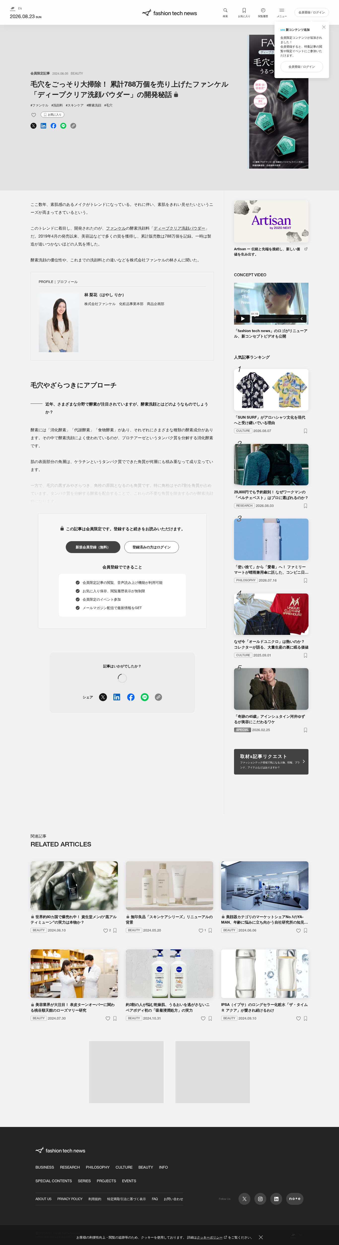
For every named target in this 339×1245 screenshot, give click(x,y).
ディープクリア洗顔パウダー (179, 228)
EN (20, 8)
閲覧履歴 (263, 16)
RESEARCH (70, 1167)
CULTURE (124, 1167)
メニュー (282, 16)
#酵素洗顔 (94, 105)
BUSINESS (44, 1167)
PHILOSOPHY (98, 1167)
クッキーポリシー (210, 1237)
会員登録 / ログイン (312, 12)
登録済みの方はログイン (152, 547)
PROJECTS (106, 1181)
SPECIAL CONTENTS (53, 1181)
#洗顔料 (57, 105)
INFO (163, 1167)
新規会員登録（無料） (93, 547)
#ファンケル (39, 105)
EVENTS (129, 1181)
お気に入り (244, 16)
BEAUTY (77, 73)
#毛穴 (108, 105)
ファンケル (116, 228)
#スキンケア (75, 105)
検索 (225, 16)
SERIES (84, 1181)
